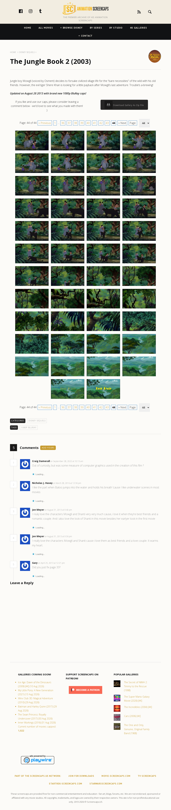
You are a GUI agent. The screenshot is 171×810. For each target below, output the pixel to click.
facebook (24, 11)
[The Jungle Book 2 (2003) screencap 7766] (67, 286)
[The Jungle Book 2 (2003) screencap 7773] (31, 331)
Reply (88, 461)
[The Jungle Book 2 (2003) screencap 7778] (67, 353)
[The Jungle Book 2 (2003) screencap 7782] (67, 376)
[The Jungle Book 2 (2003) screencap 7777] (31, 353)
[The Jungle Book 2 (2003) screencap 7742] (67, 150)
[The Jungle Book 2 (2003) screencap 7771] (103, 308)
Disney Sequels (37, 420)
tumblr (44, 11)
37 (69, 123)
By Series (96, 27)
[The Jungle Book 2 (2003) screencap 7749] (31, 195)
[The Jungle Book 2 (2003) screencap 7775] (103, 331)
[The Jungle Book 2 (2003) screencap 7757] (31, 240)
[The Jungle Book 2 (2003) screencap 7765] (31, 286)
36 (62, 123)
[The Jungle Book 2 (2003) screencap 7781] (31, 376)
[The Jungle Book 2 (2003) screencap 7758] (67, 240)
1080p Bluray (28, 427)
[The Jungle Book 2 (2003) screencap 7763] (103, 263)
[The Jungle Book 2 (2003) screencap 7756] (139, 218)
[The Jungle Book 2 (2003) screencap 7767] (103, 286)
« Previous (45, 123)
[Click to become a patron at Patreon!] (85, 694)
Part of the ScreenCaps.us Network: (38, 776)
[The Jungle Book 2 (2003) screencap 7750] (67, 195)
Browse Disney (72, 27)
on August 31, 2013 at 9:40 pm (58, 509)
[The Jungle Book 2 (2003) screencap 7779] (103, 353)
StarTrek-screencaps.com (65, 783)
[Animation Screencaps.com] (85, 8)
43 (107, 123)
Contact (87, 35)
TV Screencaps (147, 776)
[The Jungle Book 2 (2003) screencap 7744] (139, 150)
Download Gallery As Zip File (128, 105)
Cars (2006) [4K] (132, 716)
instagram (34, 11)
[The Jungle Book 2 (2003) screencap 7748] (139, 173)
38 (75, 123)
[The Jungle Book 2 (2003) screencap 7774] (67, 331)
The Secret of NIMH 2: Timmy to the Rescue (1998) (135, 686)
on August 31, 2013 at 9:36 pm (58, 536)
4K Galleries (138, 27)
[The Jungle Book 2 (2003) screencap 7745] (31, 173)
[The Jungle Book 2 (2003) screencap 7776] (139, 331)
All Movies (46, 27)
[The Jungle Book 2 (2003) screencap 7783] (103, 376)
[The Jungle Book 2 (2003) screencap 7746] (67, 173)
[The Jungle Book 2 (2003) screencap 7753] (31, 218)
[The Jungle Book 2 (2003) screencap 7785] (67, 398)
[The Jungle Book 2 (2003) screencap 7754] (67, 218)
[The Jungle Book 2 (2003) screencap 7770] (67, 308)
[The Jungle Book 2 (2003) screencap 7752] (139, 195)
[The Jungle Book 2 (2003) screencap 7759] (103, 240)
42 (100, 123)
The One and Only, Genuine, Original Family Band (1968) (136, 729)
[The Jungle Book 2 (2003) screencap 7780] (139, 353)
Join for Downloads (81, 776)
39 (81, 123)
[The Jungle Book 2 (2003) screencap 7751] (103, 195)
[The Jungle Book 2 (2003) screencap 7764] (139, 263)
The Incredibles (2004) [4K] (138, 707)
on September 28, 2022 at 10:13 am (67, 461)
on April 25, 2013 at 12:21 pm (51, 563)
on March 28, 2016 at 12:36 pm (67, 483)
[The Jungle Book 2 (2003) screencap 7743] (103, 150)
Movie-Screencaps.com (116, 776)
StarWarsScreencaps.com (106, 783)
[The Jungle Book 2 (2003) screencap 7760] (139, 240)
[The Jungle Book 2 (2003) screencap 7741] (31, 150)
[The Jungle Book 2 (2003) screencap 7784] (139, 376)
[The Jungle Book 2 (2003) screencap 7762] (67, 263)
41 (94, 123)
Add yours (48, 447)
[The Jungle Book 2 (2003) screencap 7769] (31, 308)
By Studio (116, 27)
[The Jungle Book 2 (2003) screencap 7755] (103, 218)
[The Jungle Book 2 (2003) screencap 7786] (103, 398)
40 (88, 123)
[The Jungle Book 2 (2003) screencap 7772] (139, 308)
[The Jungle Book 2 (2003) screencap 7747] (103, 173)
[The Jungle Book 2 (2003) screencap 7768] (139, 286)
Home (27, 27)
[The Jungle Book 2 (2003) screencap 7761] (31, 263)
